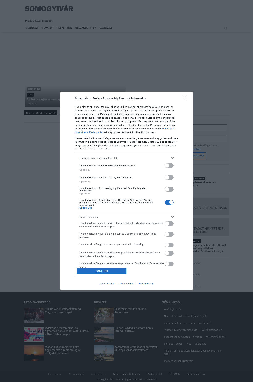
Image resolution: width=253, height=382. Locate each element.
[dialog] (126, 191)
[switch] (169, 165)
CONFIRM (101, 271)
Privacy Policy (146, 283)
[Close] (186, 98)
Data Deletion (107, 283)
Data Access (126, 283)
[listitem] (126, 158)
